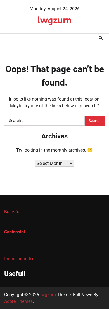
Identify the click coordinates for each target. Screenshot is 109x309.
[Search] (100, 38)
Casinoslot (14, 232)
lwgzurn (54, 19)
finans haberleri (19, 258)
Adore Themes (18, 301)
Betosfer (12, 212)
